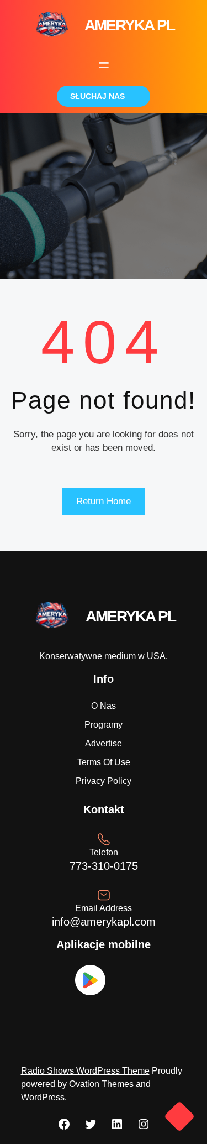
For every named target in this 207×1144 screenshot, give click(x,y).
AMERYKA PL (129, 25)
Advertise (103, 743)
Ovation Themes (101, 1084)
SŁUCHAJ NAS (97, 96)
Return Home (103, 501)
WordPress (43, 1097)
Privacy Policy (103, 781)
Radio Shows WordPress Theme (85, 1070)
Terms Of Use (103, 762)
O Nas (103, 706)
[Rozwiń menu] (104, 65)
